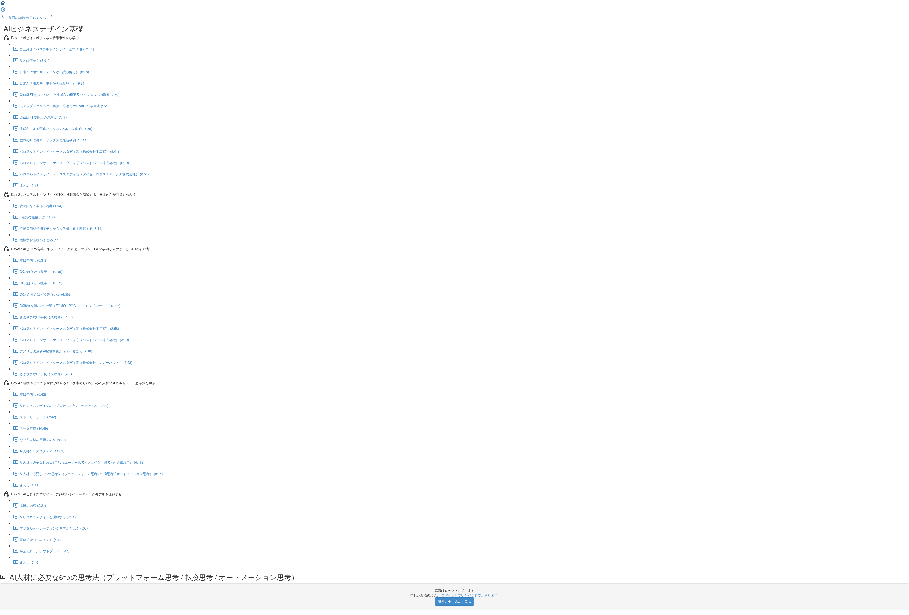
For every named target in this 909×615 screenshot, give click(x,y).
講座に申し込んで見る (454, 601)
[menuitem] (3, 11)
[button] (3, 4)
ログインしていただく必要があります (469, 595)
